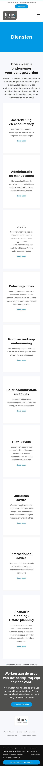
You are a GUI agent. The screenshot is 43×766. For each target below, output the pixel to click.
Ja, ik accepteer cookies (21, 762)
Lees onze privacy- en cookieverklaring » (35, 752)
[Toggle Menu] (38, 15)
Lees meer (21, 141)
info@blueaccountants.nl (28, 2)
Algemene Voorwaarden (27, 732)
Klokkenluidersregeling (29, 735)
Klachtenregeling (12, 735)
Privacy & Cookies (9, 732)
